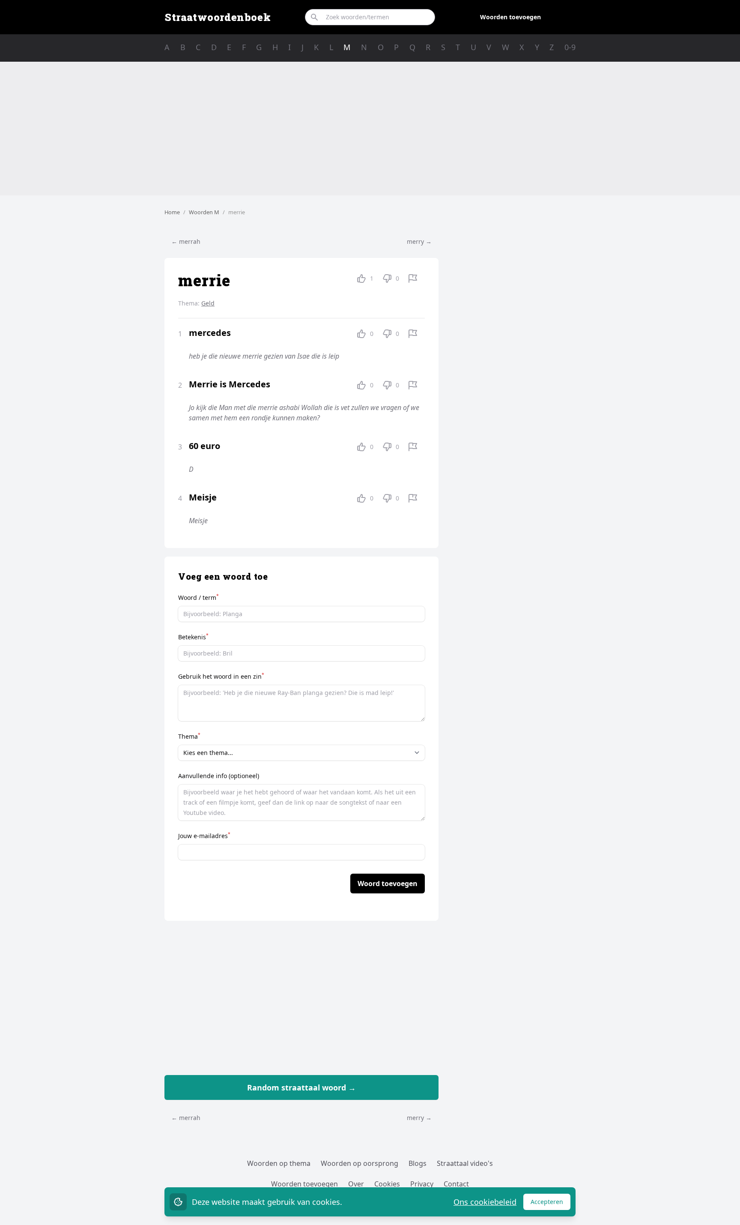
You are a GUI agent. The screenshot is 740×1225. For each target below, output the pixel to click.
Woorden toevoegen (510, 17)
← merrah (185, 241)
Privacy (421, 1184)
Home (172, 212)
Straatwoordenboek (217, 17)
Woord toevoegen (388, 883)
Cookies (387, 1184)
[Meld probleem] (412, 278)
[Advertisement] (370, 129)
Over (356, 1184)
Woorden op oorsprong (359, 1163)
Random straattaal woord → (301, 1087)
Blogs (418, 1163)
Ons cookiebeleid (485, 1202)
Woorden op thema (278, 1163)
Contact (456, 1184)
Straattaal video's (465, 1163)
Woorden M (204, 212)
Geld (208, 303)
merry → (419, 241)
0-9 (570, 47)
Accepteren (550, 1204)
